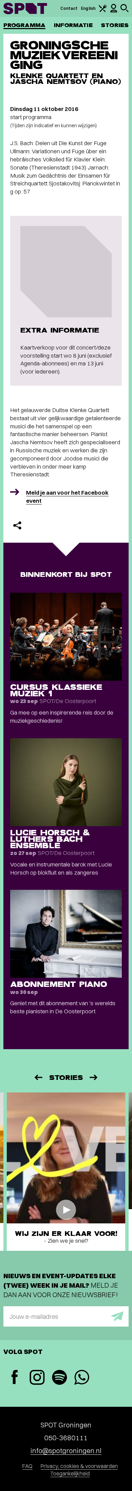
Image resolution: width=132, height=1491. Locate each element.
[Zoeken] (124, 10)
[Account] (113, 11)
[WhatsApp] (81, 1378)
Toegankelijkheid (70, 1473)
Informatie (73, 25)
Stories (115, 25)
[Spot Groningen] (25, 8)
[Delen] (17, 525)
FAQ (27, 1466)
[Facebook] (14, 1378)
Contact (69, 8)
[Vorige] (38, 1077)
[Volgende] (94, 1077)
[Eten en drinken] (103, 10)
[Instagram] (37, 1378)
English (88, 8)
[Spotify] (59, 1378)
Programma (24, 25)
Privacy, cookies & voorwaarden (79, 1466)
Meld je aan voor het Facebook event (67, 496)
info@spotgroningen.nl (66, 1450)
